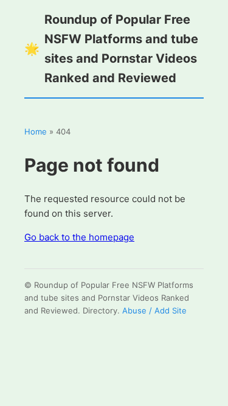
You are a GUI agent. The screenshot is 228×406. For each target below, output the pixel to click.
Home (35, 131)
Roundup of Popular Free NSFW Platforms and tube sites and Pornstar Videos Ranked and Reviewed (111, 48)
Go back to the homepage (79, 237)
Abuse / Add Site (154, 310)
